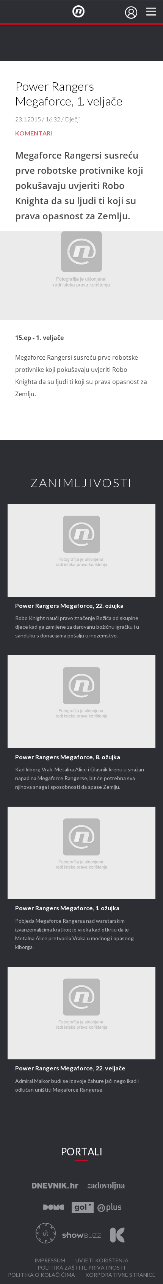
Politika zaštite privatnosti (81, 1268)
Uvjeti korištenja (102, 1260)
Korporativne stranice (120, 1275)
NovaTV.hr (83, 11)
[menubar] (131, 12)
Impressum (49, 1260)
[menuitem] (131, 12)
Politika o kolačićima (41, 1275)
